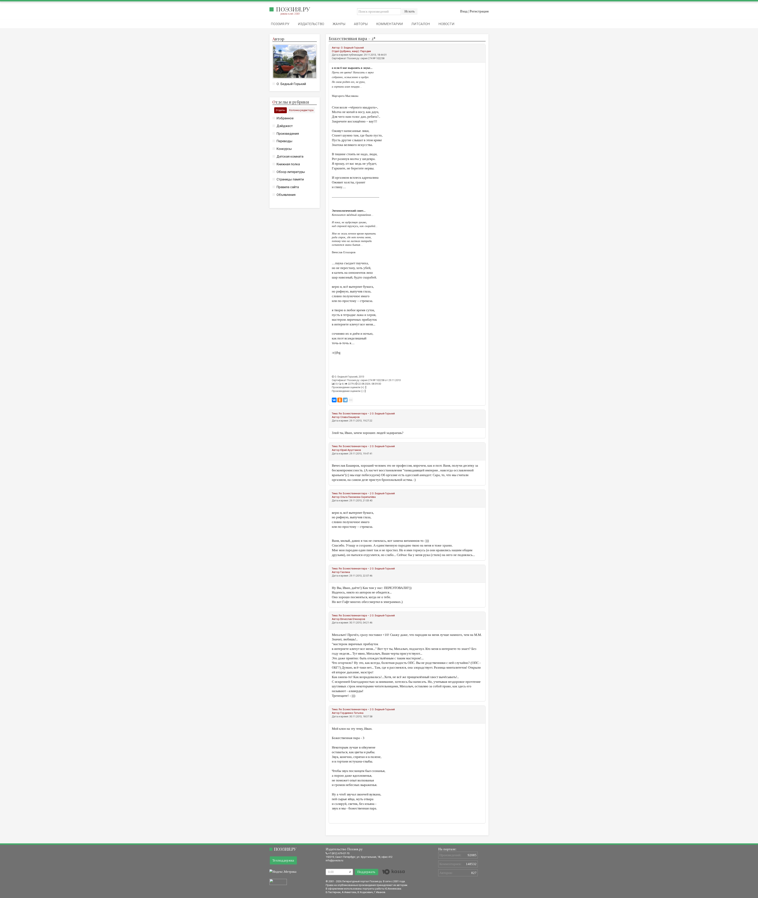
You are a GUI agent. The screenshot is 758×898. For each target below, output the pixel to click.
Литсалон (420, 24)
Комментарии (389, 24)
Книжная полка (288, 164)
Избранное (285, 118)
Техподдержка (283, 860)
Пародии (365, 51)
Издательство (311, 24)
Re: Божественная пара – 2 (355, 413)
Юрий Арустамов (350, 450)
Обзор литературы (291, 172)
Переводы (284, 141)
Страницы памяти (290, 179)
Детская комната (290, 156)
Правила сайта (288, 187)
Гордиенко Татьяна (351, 712)
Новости (446, 24)
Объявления (286, 195)
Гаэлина (345, 572)
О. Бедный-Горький (291, 84)
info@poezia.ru (334, 860)
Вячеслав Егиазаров (352, 619)
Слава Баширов (350, 417)
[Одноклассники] (339, 400)
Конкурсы (284, 149)
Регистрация (479, 11)
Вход (463, 11)
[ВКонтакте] (334, 400)
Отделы (280, 110)
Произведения (288, 133)
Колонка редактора (301, 110)
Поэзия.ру (293, 9)
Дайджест (285, 126)
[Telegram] (345, 400)
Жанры (339, 24)
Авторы (361, 24)
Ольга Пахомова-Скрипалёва (358, 496)
